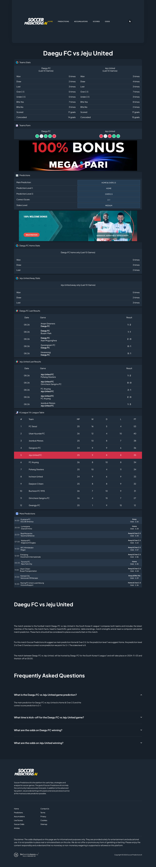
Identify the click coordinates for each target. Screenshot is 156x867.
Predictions (18, 812)
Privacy (43, 816)
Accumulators (19, 816)
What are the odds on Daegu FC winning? (38, 730)
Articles (17, 828)
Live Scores (18, 820)
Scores (96, 21)
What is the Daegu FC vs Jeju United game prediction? (45, 694)
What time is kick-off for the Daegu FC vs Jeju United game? (49, 717)
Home (16, 809)
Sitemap (43, 824)
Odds (107, 21)
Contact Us (44, 809)
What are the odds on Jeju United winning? (38, 742)
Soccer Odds (19, 824)
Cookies (43, 820)
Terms (42, 812)
